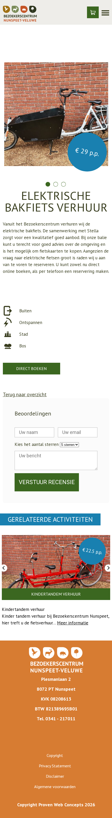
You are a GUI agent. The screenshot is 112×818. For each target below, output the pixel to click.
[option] (56, 117)
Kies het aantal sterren (37, 444)
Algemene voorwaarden (55, 786)
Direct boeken (31, 368)
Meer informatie (72, 623)
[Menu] (105, 12)
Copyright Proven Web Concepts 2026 (56, 805)
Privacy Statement (55, 765)
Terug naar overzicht (25, 394)
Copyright (55, 755)
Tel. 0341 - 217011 (56, 719)
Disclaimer (55, 776)
